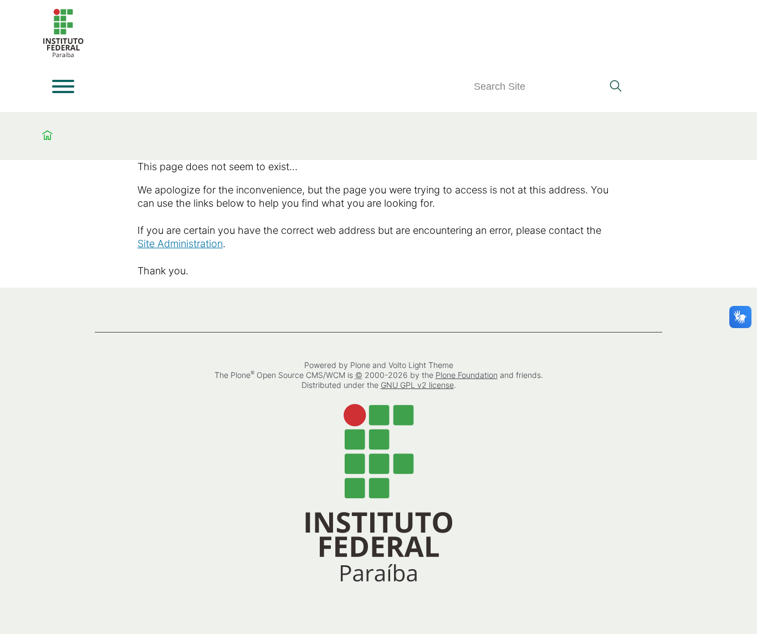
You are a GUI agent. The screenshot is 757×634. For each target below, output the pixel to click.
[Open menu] (63, 86)
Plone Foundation (467, 375)
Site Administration (180, 243)
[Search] (615, 87)
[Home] (63, 55)
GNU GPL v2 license (417, 385)
